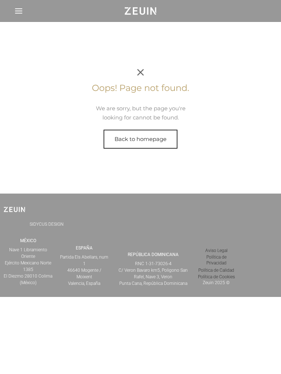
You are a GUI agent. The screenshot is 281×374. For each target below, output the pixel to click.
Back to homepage (140, 139)
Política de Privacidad (216, 260)
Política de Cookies (216, 276)
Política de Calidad (216, 270)
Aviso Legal (216, 250)
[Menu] (18, 11)
